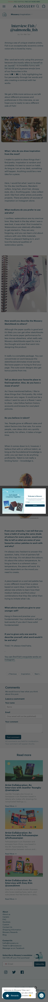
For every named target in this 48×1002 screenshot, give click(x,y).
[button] (41, 995)
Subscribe (35, 505)
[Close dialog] (44, 489)
